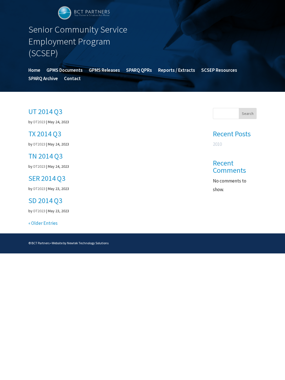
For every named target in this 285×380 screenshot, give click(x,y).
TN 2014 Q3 (45, 156)
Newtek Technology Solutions (88, 243)
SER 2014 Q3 (46, 178)
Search (248, 113)
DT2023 (39, 121)
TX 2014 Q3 (44, 133)
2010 (217, 144)
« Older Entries (43, 223)
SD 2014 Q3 (45, 200)
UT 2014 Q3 (45, 111)
